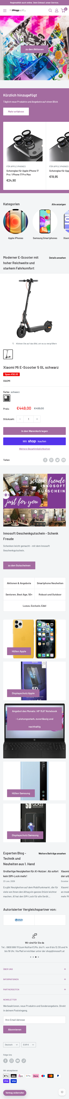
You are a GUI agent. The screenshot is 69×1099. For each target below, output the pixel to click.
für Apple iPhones (16, 166)
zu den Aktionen (35, 49)
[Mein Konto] (56, 10)
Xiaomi (6, 381)
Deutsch (9, 1044)
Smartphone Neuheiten (50, 583)
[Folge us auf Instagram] (11, 1060)
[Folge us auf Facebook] (5, 1060)
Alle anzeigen (59, 204)
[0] (63, 10)
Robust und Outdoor (50, 594)
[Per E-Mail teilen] (63, 459)
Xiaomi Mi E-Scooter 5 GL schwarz (31, 367)
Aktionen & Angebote (19, 583)
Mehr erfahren (16, 111)
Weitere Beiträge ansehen (52, 853)
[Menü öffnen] (4, 10)
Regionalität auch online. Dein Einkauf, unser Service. (34, 2)
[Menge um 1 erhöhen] (37, 419)
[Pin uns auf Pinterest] (51, 459)
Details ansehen (57, 257)
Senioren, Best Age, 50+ (19, 594)
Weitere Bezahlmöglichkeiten (34, 448)
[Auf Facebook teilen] (45, 459)
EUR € (26, 1044)
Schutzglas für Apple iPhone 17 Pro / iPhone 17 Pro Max (22, 172)
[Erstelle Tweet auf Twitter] (57, 459)
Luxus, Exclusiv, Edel (34, 605)
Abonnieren (14, 1029)
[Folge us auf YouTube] (17, 1060)
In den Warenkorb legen (34, 430)
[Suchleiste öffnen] (50, 10)
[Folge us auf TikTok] (24, 1060)
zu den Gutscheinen (19, 565)
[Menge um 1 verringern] (20, 419)
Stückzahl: (9, 419)
